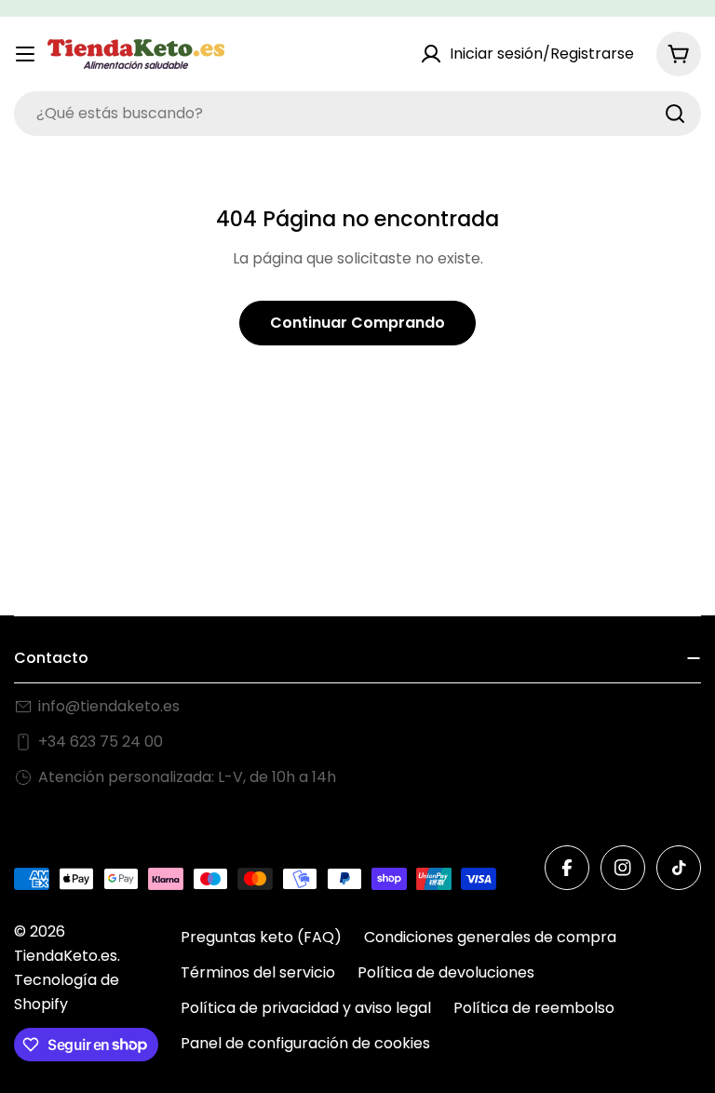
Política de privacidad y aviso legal (306, 1008)
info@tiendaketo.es (109, 706)
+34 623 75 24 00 (100, 741)
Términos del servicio (258, 972)
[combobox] (357, 113)
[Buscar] (675, 113)
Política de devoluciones (446, 972)
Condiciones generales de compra (490, 937)
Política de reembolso (533, 1008)
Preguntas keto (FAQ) (261, 937)
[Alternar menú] (25, 54)
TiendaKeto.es (65, 955)
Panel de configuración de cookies (305, 1043)
